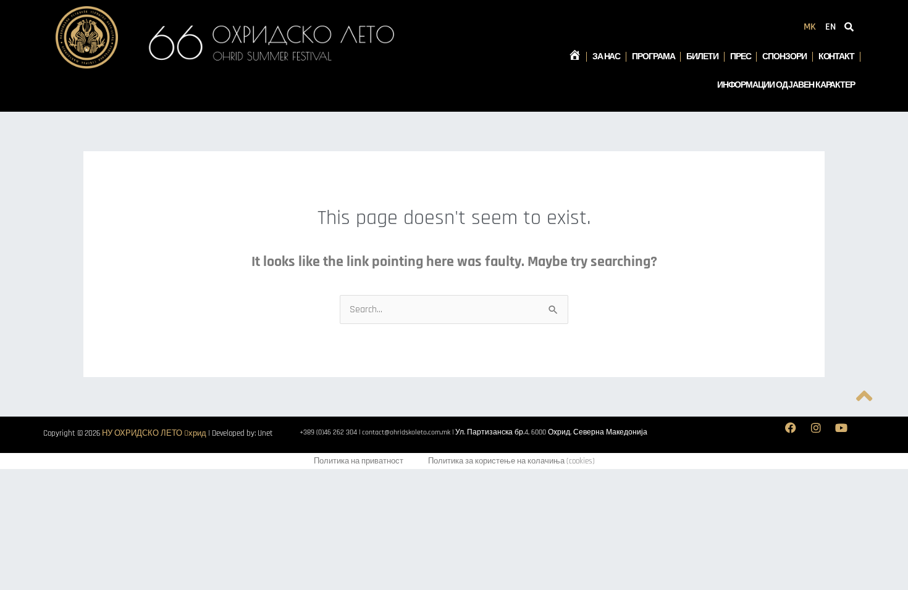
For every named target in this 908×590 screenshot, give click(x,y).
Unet (265, 433)
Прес (740, 56)
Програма (653, 56)
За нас (606, 56)
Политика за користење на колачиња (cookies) (511, 461)
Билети (702, 56)
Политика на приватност (358, 461)
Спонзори (784, 56)
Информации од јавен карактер (786, 85)
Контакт (836, 56)
